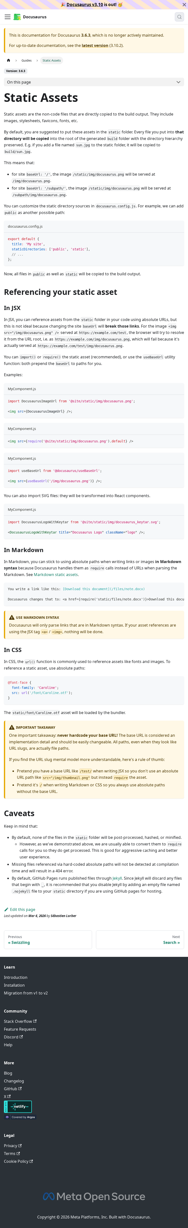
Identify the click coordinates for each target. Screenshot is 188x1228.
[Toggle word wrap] (169, 589)
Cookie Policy (16, 1161)
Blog (8, 1073)
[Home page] (8, 60)
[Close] (184, 4)
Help (8, 1044)
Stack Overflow (18, 1021)
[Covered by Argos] (20, 1118)
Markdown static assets (56, 574)
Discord (11, 1037)
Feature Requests (20, 1029)
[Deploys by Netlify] (18, 1111)
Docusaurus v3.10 (85, 4)
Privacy (10, 1145)
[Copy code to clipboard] (178, 239)
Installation (14, 985)
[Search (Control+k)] (179, 16)
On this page (19, 82)
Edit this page (22, 909)
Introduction (15, 977)
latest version (95, 45)
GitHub (10, 1088)
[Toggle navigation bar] (7, 17)
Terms (9, 1153)
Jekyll (117, 878)
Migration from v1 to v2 (26, 993)
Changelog (14, 1081)
